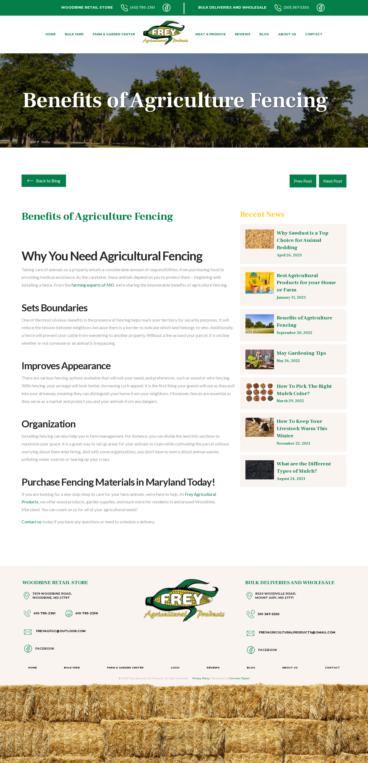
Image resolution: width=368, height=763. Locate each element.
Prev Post (303, 180)
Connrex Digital (239, 678)
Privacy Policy (200, 678)
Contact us (31, 521)
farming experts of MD (92, 284)
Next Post (332, 180)
